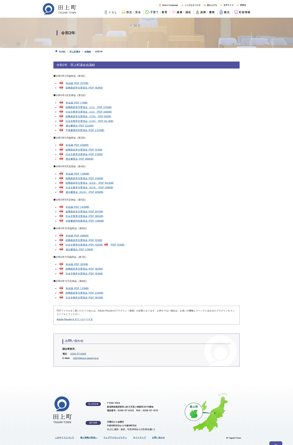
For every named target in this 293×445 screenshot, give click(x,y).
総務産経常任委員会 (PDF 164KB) (84, 87)
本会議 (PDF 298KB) (77, 235)
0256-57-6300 (78, 353)
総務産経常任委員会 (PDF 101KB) (84, 240)
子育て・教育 (159, 12)
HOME (62, 51)
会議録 (88, 51)
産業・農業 (207, 12)
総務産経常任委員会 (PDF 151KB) (84, 149)
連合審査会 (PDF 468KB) (80, 158)
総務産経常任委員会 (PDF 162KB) (84, 268)
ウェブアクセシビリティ (115, 437)
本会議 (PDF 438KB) (77, 145)
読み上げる (212, 5)
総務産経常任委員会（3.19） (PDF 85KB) (88, 116)
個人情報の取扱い (88, 437)
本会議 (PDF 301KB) (77, 264)
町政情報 (245, 12)
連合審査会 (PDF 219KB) (79, 249)
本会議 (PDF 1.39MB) (77, 173)
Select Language (170, 5)
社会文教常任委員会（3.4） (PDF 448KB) (89, 111)
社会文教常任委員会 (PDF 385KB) (84, 216)
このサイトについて (64, 437)
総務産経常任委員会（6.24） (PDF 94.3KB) (90, 182)
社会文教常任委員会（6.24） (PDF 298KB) (89, 187)
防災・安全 (134, 12)
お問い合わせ (158, 437)
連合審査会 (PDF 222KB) (80, 125)
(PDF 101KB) (117, 244)
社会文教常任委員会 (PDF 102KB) (84, 244)
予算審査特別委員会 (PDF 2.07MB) (85, 130)
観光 (227, 12)
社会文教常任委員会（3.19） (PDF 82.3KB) (89, 121)
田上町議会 (75, 51)
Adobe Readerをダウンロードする (75, 319)
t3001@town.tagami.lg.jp (86, 358)
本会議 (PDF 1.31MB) (77, 288)
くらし (113, 12)
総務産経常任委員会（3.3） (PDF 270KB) (89, 107)
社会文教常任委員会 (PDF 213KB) (84, 154)
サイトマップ (139, 437)
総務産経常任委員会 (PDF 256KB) (84, 178)
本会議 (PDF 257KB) (77, 83)
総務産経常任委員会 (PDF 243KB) (84, 292)
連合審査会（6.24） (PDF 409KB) (84, 192)
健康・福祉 (184, 12)
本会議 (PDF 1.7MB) (77, 102)
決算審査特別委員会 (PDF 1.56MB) (85, 220)
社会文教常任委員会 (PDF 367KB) (84, 297)
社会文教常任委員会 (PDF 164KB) (84, 273)
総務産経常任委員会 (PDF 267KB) (84, 211)
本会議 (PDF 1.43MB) (77, 206)
